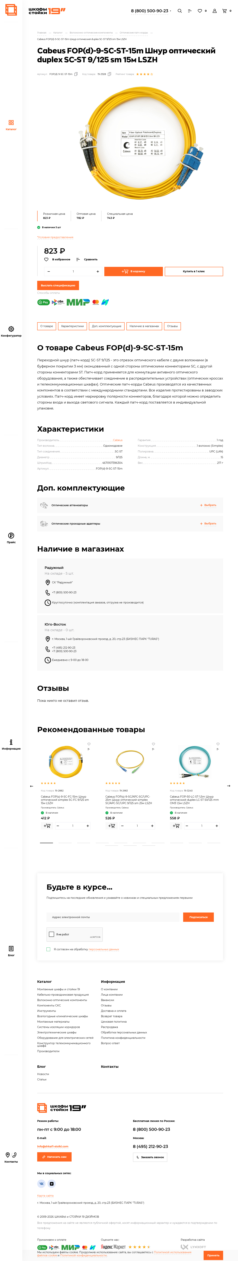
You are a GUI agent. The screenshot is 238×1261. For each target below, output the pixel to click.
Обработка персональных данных (124, 1032)
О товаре (46, 326)
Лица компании (112, 994)
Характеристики (72, 326)
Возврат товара (111, 1016)
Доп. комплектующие (106, 326)
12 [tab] (130, 845)
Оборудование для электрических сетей (65, 1038)
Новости (43, 1074)
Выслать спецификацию (58, 285)
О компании (109, 989)
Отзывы (172, 326)
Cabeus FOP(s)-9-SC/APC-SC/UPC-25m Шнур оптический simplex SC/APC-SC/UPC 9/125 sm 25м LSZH (128, 800)
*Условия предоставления (55, 237)
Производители (48, 1051)
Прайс (11, 542)
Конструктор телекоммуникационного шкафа (64, 1045)
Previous (31, 786)
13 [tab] (148, 845)
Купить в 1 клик (194, 271)
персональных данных (104, 949)
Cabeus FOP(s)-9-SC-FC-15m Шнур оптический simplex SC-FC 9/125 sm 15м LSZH (65, 800)
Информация (113, 982)
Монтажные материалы (53, 1021)
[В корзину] (47, 826)
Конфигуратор (11, 335)
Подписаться (198, 917)
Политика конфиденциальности (123, 1038)
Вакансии (107, 1000)
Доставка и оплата (113, 1011)
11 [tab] (111, 845)
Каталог (11, 129)
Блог (11, 955)
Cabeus (118, 440)
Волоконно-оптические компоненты (62, 1000)
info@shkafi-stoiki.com (52, 1146)
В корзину (138, 271)
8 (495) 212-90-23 (150, 1146)
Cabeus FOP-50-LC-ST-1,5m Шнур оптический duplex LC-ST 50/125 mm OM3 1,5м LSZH (194, 800)
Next (228, 786)
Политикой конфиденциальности (83, 1255)
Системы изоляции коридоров (58, 1027)
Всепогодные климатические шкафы (62, 1016)
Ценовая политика (114, 1021)
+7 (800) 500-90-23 (64, 592)
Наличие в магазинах (144, 326)
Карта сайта (45, 1195)
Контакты (109, 1067)
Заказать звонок (152, 1157)
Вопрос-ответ (110, 1043)
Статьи (41, 1079)
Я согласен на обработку (86, 949)
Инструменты (46, 1011)
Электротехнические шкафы (56, 1032)
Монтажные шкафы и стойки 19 (58, 989)
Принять (213, 1255)
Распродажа (109, 1027)
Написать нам (56, 1157)
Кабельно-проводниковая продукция (63, 994)
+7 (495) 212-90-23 (63, 647)
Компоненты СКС (49, 1005)
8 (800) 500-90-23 (149, 10)
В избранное (61, 259)
